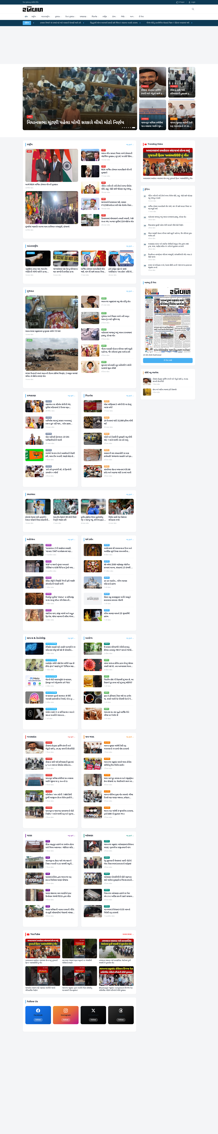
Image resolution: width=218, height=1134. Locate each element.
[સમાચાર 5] (132, 127)
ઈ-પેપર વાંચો (168, 360)
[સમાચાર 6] (134, 127)
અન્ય (131, 17)
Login (193, 2)
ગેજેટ (123, 17)
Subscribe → (128, 934)
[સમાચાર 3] (128, 127)
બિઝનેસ (94, 17)
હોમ (26, 17)
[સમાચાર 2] (126, 127)
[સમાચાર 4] (130, 127)
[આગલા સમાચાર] (133, 98)
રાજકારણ (83, 17)
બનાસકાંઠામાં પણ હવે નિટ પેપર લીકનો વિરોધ (73, 23)
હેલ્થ (113, 17)
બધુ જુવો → (130, 145)
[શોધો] (193, 9)
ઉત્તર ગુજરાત (69, 17)
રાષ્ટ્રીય (33, 17)
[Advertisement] (109, 45)
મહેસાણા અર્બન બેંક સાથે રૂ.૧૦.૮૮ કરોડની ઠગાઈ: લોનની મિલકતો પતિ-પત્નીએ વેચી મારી (123, 23)
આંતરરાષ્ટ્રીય (45, 17)
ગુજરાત (57, 17)
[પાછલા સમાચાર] (26, 98)
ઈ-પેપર (141, 17)
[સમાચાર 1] (124, 127)
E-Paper (182, 2)
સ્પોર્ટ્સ (105, 17)
